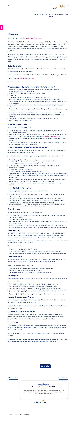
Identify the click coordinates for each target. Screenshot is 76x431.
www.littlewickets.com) (53, 136)
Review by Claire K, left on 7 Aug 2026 (43, 386)
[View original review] (43, 385)
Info (20, 25)
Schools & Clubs (39, 25)
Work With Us (48, 25)
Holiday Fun (30, 25)
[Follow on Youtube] (17, 365)
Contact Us (45, 366)
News (54, 25)
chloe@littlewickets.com (26, 78)
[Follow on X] (12, 365)
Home (16, 25)
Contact (59, 25)
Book (24, 25)
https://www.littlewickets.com (32, 38)
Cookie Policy (18, 414)
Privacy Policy (27, 414)
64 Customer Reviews (63, 9)
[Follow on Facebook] (9, 365)
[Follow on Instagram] (15, 365)
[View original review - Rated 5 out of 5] (43, 388)
